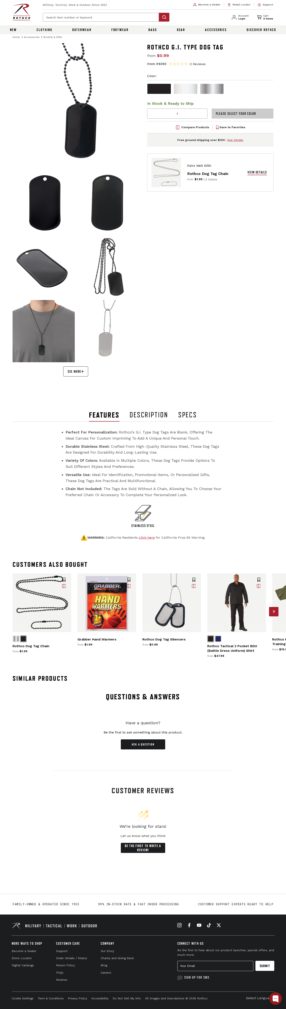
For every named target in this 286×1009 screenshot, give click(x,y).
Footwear (120, 30)
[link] (207, 5)
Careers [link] (106, 972)
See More (74, 371)
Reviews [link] (61, 979)
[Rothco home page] (21, 12)
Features (104, 415)
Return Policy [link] (65, 965)
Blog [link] (104, 965)
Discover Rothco (261, 30)
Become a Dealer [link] (24, 951)
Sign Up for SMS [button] (196, 977)
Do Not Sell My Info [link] (127, 998)
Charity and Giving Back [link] (117, 958)
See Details (235, 140)
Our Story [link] (107, 951)
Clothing (44, 30)
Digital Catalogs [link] (23, 965)
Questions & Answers (143, 696)
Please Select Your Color (236, 113)
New (13, 30)
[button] (64, 580)
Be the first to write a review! (143, 848)
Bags (152, 30)
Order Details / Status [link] (71, 958)
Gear (181, 30)
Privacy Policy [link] (77, 998)
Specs (187, 415)
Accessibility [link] (99, 998)
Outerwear (81, 30)
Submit (265, 966)
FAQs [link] (59, 972)
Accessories (216, 30)
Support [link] (62, 951)
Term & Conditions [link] (51, 998)
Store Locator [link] (22, 958)
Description (149, 415)
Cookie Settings (22, 998)
